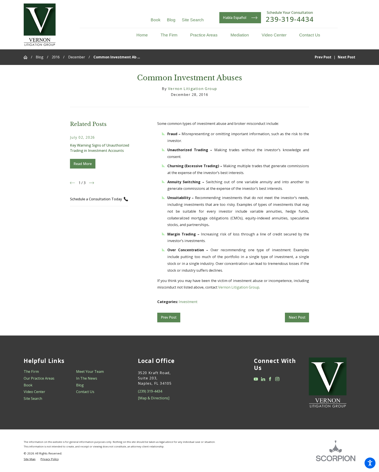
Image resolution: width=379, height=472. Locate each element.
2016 (56, 57)
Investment (188, 301)
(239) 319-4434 (150, 391)
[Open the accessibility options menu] (370, 463)
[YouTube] (256, 379)
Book (156, 19)
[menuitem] (145, 35)
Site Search (193, 19)
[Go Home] (27, 57)
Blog (171, 19)
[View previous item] (72, 182)
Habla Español (234, 17)
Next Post (297, 317)
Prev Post (169, 317)
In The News (86, 378)
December (76, 57)
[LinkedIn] (263, 379)
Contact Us (85, 391)
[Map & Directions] (153, 398)
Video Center (34, 391)
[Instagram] (277, 379)
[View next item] (91, 182)
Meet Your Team (90, 371)
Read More (82, 163)
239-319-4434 (290, 19)
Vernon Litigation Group (238, 287)
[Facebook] (270, 379)
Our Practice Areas (39, 378)
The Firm (31, 371)
